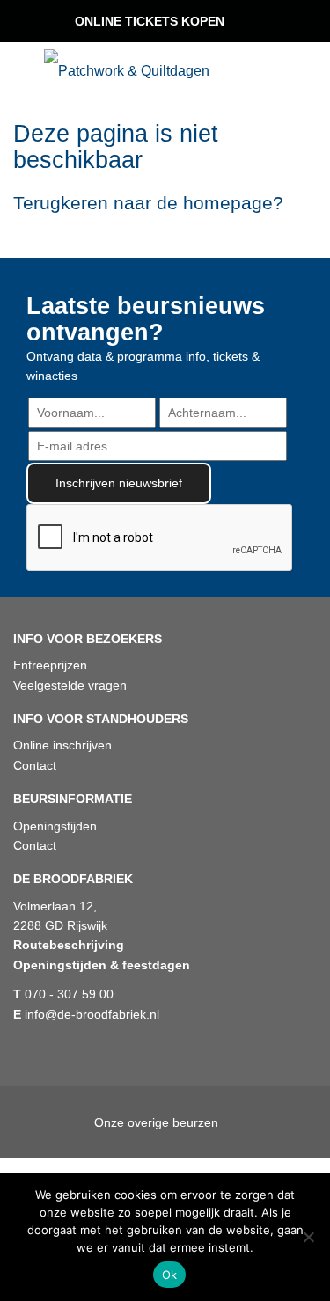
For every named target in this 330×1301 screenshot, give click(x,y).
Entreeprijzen (50, 665)
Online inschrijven (62, 745)
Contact (34, 765)
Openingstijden (55, 826)
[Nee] (308, 1237)
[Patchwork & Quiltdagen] (126, 69)
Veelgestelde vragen (70, 685)
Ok (170, 1275)
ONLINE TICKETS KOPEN (149, 21)
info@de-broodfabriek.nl (86, 1014)
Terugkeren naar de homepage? (148, 203)
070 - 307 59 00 (63, 994)
